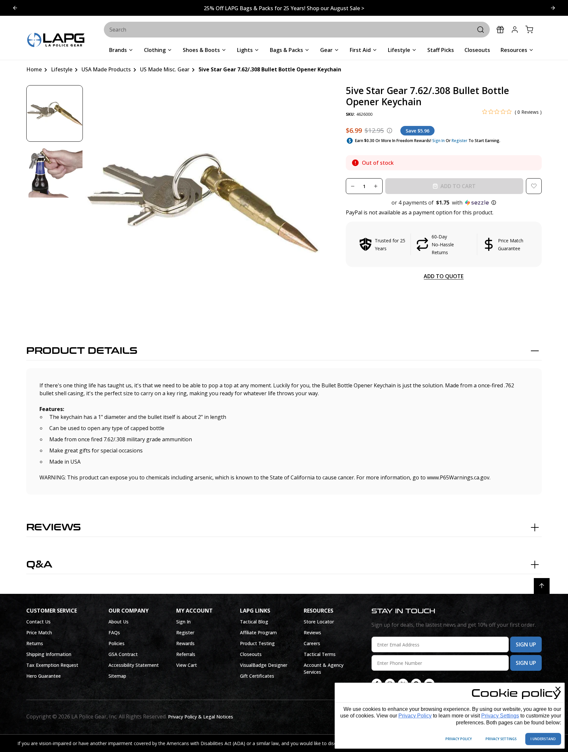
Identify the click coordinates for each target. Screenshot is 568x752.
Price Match (39, 632)
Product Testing (257, 643)
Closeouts (251, 654)
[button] (444, 202)
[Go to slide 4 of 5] (553, 8)
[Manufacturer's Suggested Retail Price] (389, 130)
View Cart (186, 665)
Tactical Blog (254, 622)
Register (459, 140)
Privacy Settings (500, 715)
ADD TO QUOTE (443, 276)
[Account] (515, 30)
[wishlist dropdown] (534, 186)
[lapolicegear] (55, 41)
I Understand (543, 739)
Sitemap (117, 676)
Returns (34, 643)
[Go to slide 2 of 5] (15, 8)
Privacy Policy (415, 715)
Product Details (81, 350)
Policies (116, 643)
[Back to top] (542, 586)
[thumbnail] (55, 113)
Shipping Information (48, 654)
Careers (312, 643)
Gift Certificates (257, 676)
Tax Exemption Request (52, 665)
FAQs (114, 632)
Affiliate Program (258, 632)
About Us (118, 622)
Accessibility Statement (133, 665)
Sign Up (526, 644)
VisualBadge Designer (263, 665)
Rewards (185, 643)
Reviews (53, 527)
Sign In (438, 140)
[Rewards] (500, 30)
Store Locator (319, 622)
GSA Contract (123, 654)
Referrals (185, 654)
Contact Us (38, 622)
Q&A (39, 564)
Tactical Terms (320, 654)
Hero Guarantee (43, 676)
